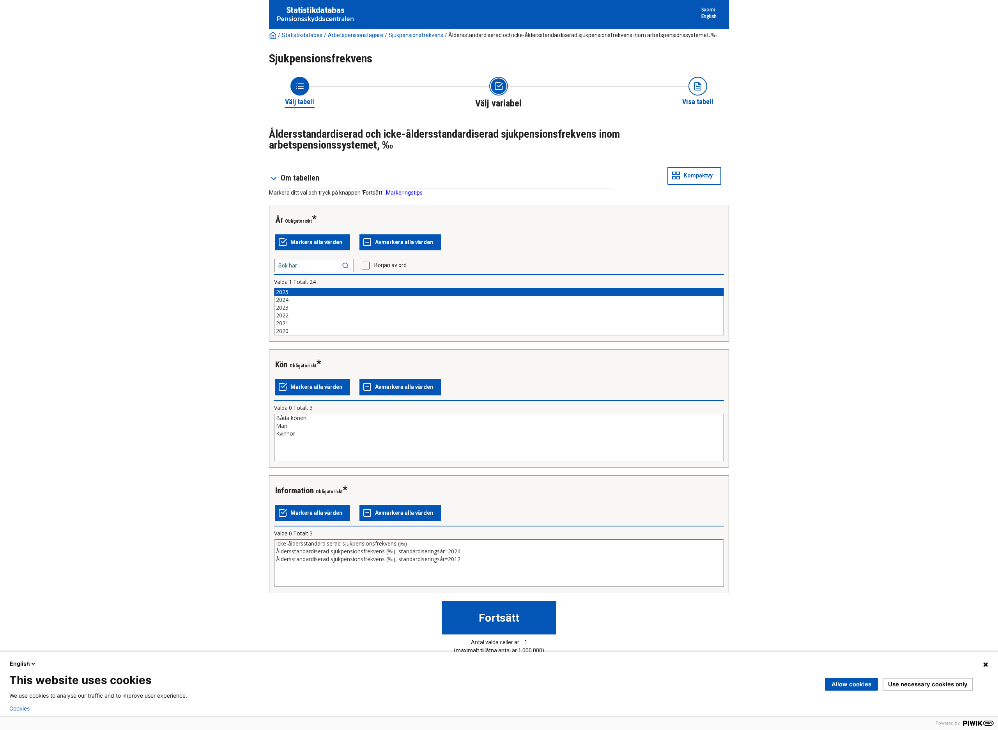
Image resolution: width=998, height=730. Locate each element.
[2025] (499, 292)
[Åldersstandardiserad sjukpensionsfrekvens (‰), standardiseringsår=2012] (499, 559)
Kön (281, 364)
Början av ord (390, 265)
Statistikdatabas (302, 35)
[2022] (499, 315)
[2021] (499, 323)
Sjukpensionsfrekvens (416, 35)
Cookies (19, 708)
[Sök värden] (345, 265)
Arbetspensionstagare (355, 35)
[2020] (499, 331)
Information (294, 490)
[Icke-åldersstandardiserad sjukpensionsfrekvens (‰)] (499, 544)
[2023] (499, 308)
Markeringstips (404, 193)
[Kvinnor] (499, 434)
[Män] (499, 426)
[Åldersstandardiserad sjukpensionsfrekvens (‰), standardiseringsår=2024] (499, 551)
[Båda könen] (499, 418)
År (279, 220)
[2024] (499, 300)
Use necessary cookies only (928, 684)
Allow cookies (851, 684)
